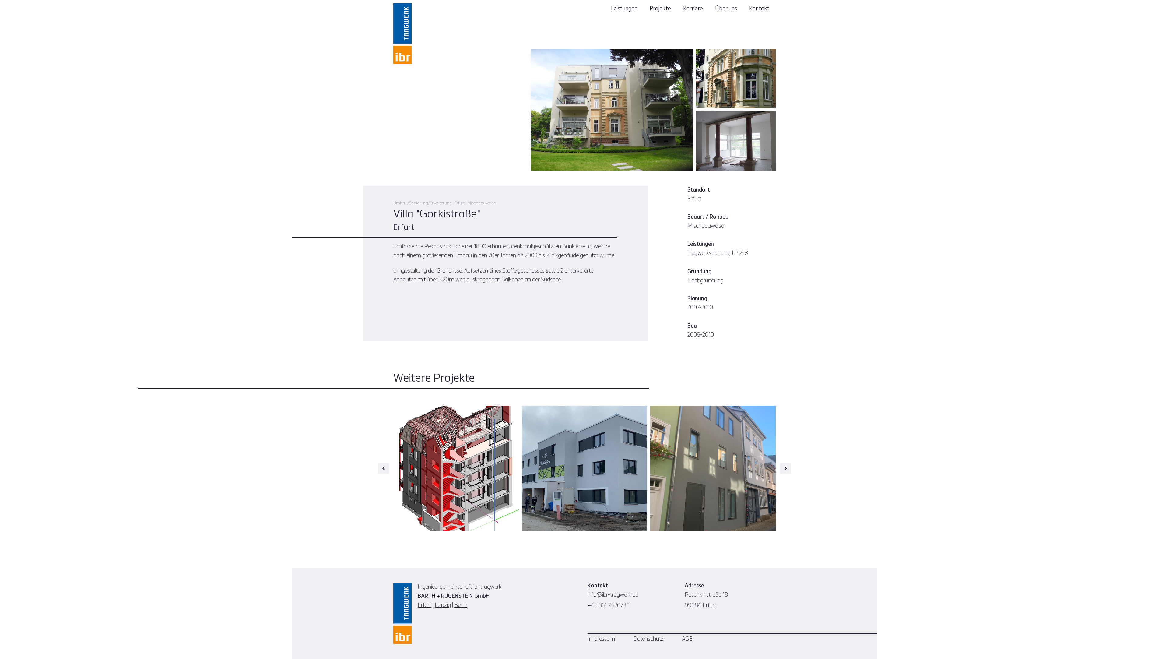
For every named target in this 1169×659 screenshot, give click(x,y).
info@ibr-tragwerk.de (613, 595)
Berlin (460, 605)
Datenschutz (648, 639)
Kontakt (759, 9)
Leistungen (624, 9)
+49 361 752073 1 (609, 605)
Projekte (660, 9)
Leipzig (443, 605)
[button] (383, 468)
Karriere (693, 9)
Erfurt (424, 605)
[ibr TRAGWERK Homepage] (402, 33)
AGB (687, 639)
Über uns (726, 9)
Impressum (601, 639)
